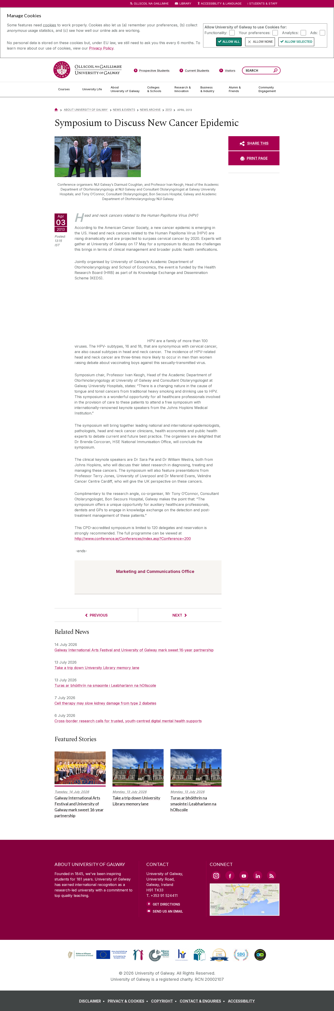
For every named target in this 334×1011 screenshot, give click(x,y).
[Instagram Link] (216, 875)
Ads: (314, 32)
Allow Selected (298, 41)
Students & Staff (263, 3)
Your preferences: (254, 32)
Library (185, 3)
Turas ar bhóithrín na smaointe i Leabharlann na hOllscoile (105, 685)
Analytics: (290, 32)
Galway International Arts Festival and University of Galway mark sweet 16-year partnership (134, 650)
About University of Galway (86, 109)
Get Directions (166, 904)
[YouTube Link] (243, 875)
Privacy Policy (101, 48)
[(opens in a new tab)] (98, 958)
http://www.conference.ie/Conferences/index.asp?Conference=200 (133, 538)
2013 (168, 109)
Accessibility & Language (221, 3)
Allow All (231, 41)
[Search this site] (275, 71)
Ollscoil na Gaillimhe (151, 3)
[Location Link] (244, 913)
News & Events (124, 109)
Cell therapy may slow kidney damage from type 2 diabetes (105, 703)
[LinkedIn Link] (257, 875)
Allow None (263, 41)
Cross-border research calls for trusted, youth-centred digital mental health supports (128, 721)
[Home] (56, 109)
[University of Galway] (87, 69)
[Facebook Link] (229, 875)
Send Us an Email (168, 911)
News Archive (150, 109)
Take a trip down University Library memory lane (97, 667)
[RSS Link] (271, 875)
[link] (97, 955)
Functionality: (215, 32)
